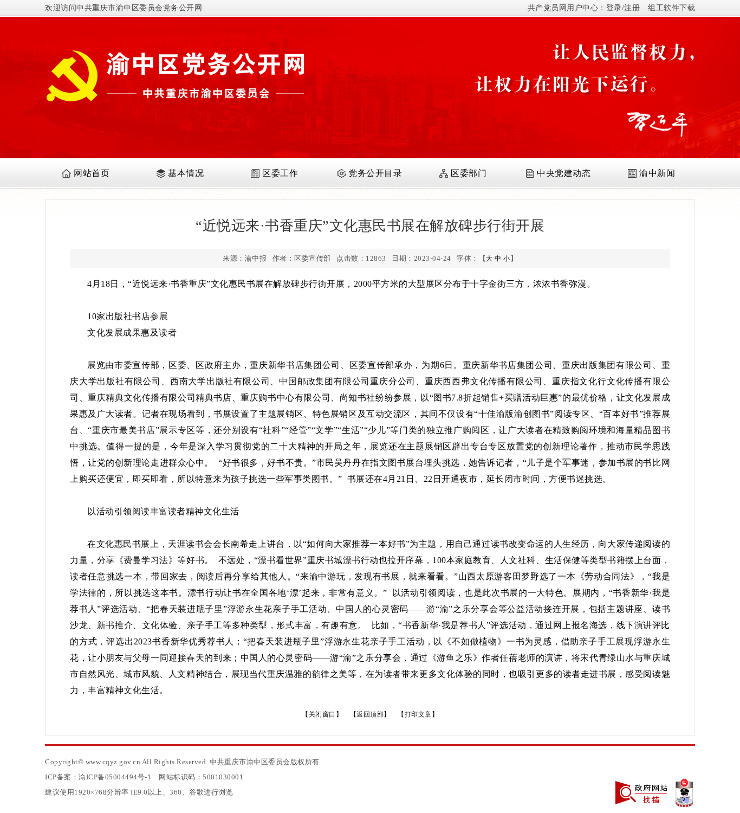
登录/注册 (623, 8)
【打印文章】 (418, 714)
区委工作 (280, 173)
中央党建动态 (563, 173)
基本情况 (186, 173)
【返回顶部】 (370, 714)
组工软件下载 (671, 8)
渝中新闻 (657, 173)
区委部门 (468, 173)
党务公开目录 (375, 173)
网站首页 (91, 173)
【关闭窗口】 (322, 714)
